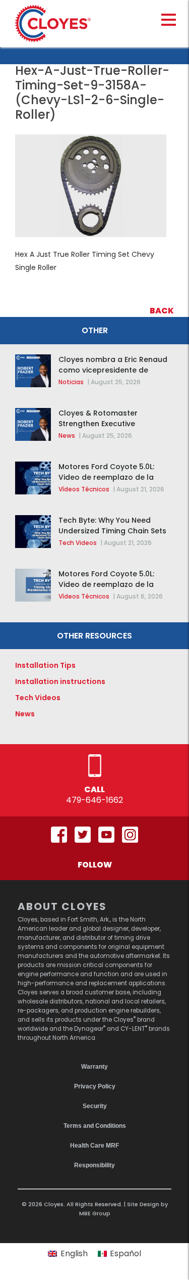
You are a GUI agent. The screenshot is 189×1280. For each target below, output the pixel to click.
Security (95, 1106)
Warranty (94, 1066)
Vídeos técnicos (83, 489)
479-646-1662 (94, 800)
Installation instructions (60, 681)
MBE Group (94, 1213)
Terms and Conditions (95, 1125)
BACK (162, 310)
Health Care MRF (94, 1145)
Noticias (71, 382)
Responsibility (94, 1165)
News (66, 435)
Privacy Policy (94, 1086)
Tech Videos (77, 542)
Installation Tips (45, 665)
